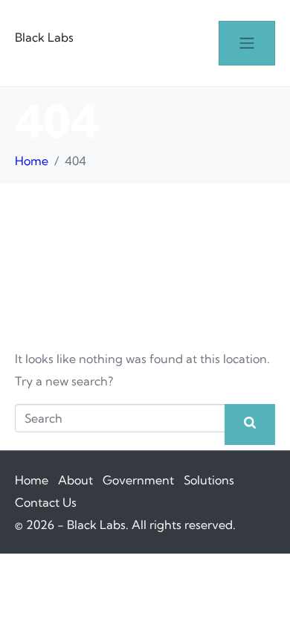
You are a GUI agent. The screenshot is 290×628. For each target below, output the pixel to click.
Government (138, 479)
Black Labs (44, 37)
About (75, 479)
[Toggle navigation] (247, 43)
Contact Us (46, 502)
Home (31, 479)
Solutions (209, 479)
